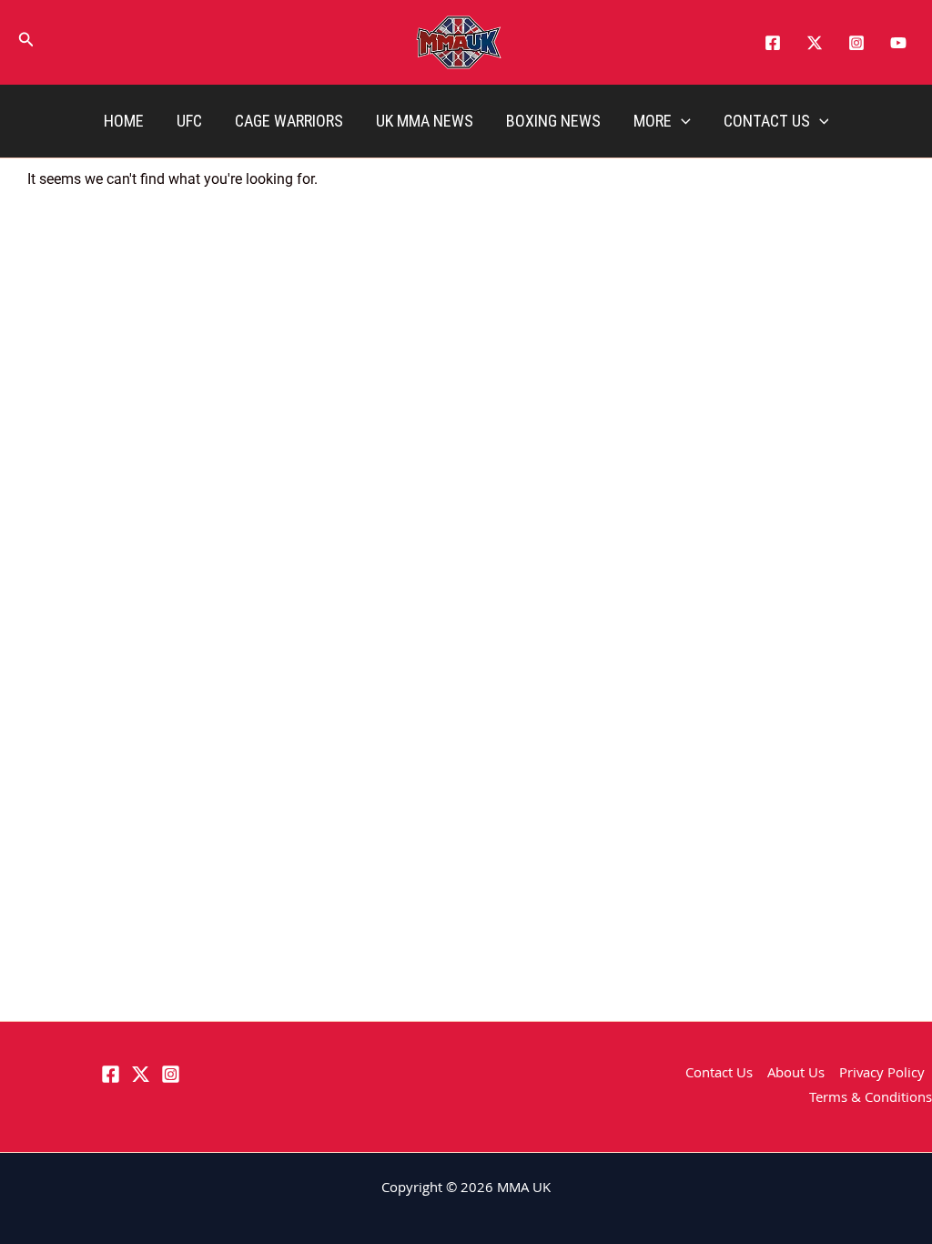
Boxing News (553, 120)
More (652, 120)
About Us (796, 1074)
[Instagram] (856, 42)
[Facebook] (772, 42)
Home (124, 120)
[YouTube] (898, 42)
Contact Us (767, 120)
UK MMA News (424, 120)
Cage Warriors (289, 120)
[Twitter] (814, 42)
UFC (189, 120)
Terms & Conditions (870, 1099)
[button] (26, 42)
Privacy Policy (882, 1074)
